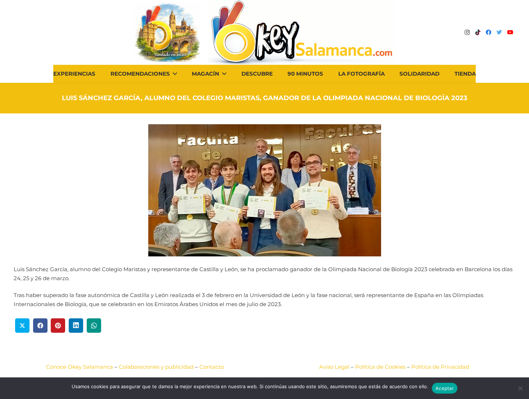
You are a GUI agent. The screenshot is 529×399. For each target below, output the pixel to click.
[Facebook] (488, 32)
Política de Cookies (380, 366)
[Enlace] (301, 32)
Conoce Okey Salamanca (79, 366)
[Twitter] (499, 32)
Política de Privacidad (440, 366)
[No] (520, 388)
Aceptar (444, 388)
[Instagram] (467, 32)
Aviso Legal (334, 366)
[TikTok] (478, 32)
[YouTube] (510, 32)
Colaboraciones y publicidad (156, 366)
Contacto (211, 366)
